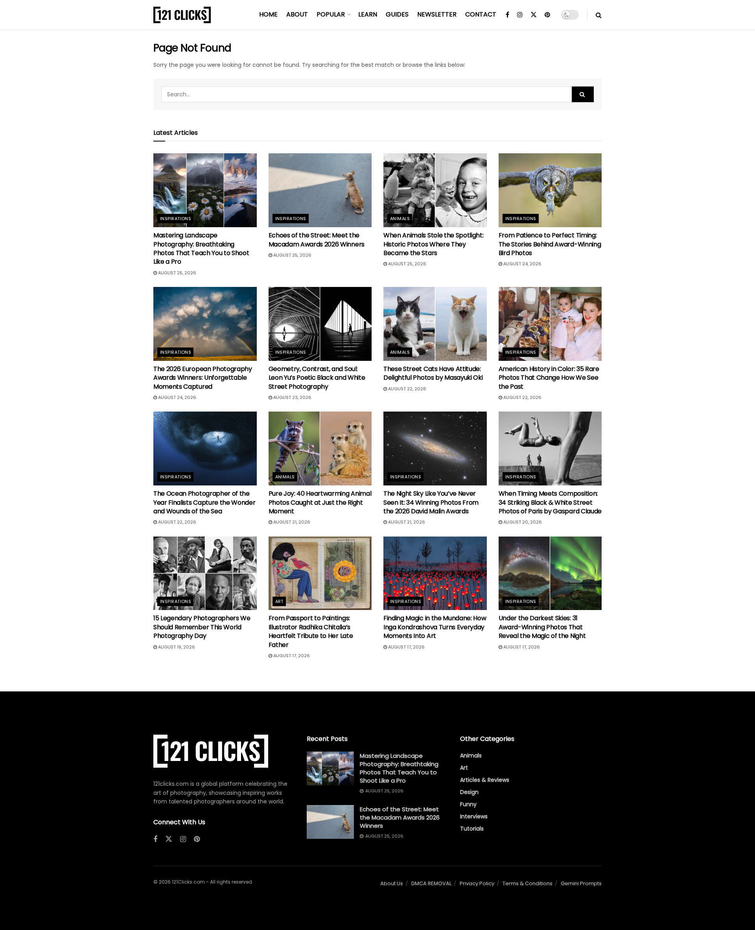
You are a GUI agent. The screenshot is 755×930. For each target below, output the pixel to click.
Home (268, 14)
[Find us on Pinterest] (547, 15)
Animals (400, 218)
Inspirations (175, 218)
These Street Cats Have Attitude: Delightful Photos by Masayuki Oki (432, 373)
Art (279, 601)
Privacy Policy (477, 883)
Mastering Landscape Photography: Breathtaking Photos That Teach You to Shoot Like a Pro (201, 248)
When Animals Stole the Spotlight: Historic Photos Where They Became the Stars (433, 244)
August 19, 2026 (176, 647)
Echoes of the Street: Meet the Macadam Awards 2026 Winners (317, 239)
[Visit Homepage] (182, 15)
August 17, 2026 (291, 655)
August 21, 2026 (291, 522)
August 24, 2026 (521, 264)
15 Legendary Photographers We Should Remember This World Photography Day (201, 627)
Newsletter (437, 14)
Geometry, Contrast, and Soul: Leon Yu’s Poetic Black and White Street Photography (317, 377)
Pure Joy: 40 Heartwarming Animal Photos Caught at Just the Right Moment (320, 502)
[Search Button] (599, 15)
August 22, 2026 (406, 389)
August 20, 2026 (522, 522)
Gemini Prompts (581, 883)
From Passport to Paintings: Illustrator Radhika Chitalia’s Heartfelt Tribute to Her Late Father (311, 631)
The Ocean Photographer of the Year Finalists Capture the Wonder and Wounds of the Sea (204, 502)
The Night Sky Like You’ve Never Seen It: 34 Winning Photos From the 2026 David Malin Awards (431, 502)
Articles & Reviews (484, 780)
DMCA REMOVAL (431, 883)
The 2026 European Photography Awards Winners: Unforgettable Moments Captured (202, 377)
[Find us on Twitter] (533, 15)
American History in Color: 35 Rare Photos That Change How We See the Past (549, 377)
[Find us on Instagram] (520, 15)
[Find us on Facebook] (507, 15)
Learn (367, 14)
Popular (331, 14)
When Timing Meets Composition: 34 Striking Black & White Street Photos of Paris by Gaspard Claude (550, 502)
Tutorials (472, 829)
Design (469, 792)
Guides (397, 14)
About (297, 14)
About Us (391, 883)
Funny (468, 804)
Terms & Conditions (527, 883)
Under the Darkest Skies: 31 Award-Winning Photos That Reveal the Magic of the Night (542, 627)
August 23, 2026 (291, 397)
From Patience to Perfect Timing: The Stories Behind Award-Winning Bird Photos (550, 244)
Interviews (474, 816)
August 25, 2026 (176, 273)
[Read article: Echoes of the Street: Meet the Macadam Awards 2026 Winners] (320, 190)
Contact (480, 14)
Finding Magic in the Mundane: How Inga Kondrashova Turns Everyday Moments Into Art (434, 627)
